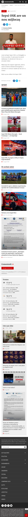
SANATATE (4, 471)
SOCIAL (3, 474)
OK (26, 509)
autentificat (10, 271)
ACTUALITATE (6, 341)
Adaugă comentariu (7, 268)
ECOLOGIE (4, 488)
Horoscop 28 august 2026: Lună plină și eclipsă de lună (14, 366)
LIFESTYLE (4, 492)
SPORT (11, 5)
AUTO (3, 485)
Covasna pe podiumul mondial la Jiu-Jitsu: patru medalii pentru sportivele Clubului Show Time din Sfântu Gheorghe (13, 110)
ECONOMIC (4, 460)
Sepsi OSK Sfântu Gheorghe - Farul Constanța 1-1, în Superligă (11, 134)
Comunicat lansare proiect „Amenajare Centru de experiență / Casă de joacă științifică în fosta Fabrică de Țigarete (12, 253)
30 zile (10, 328)
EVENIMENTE (5, 463)
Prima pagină (4, 5)
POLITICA (4, 456)
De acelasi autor (7, 167)
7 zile (6, 328)
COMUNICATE (7, 418)
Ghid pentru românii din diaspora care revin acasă (14, 345)
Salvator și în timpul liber (8, 213)
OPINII (3, 496)
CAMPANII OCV (5, 481)
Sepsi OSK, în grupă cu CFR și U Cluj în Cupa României (12, 158)
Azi (3, 328)
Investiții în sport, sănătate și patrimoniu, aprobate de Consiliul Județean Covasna (13, 186)
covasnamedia (9, 2)
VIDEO (3, 499)
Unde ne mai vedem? (9, 387)
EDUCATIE (4, 478)
